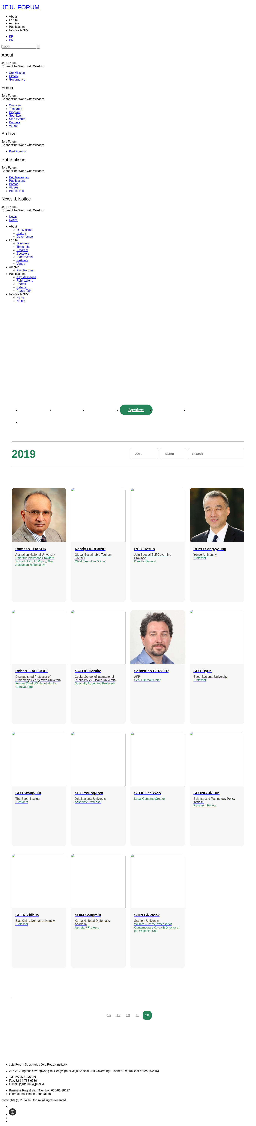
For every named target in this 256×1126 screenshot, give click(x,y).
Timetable (69, 410)
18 (128, 1015)
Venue (35, 422)
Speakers (136, 410)
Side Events (170, 410)
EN (11, 39)
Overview (35, 410)
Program (102, 410)
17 (118, 1015)
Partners (203, 410)
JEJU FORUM (20, 7)
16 (109, 1015)
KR (11, 36)
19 (137, 1015)
